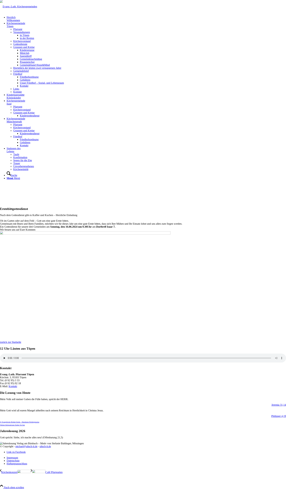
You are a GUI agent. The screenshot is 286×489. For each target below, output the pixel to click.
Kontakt (13, 386)
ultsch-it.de (45, 446)
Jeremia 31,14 (278, 404)
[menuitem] (146, 19)
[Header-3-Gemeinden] (18, 6)
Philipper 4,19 (278, 416)
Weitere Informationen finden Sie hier (12, 425)
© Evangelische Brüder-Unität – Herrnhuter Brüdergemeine (19, 422)
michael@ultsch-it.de (26, 446)
